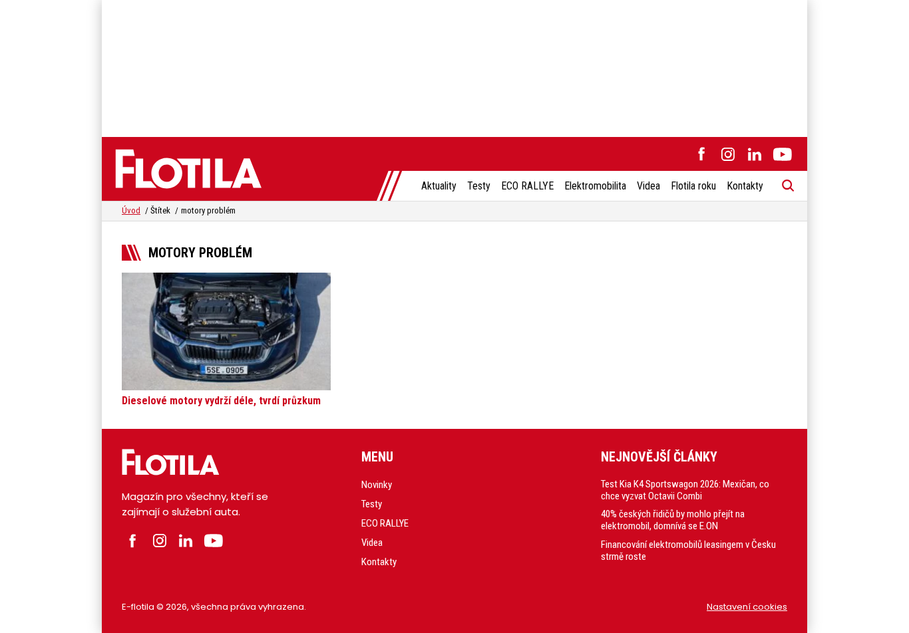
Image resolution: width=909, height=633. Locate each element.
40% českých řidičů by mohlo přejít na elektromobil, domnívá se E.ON (673, 520)
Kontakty (745, 186)
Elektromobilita (595, 186)
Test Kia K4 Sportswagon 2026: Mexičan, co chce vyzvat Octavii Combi (685, 490)
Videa (648, 186)
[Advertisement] (454, 66)
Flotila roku (693, 186)
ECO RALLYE (527, 186)
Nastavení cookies (747, 606)
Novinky (376, 485)
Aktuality (438, 186)
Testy (478, 186)
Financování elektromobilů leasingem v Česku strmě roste (688, 551)
